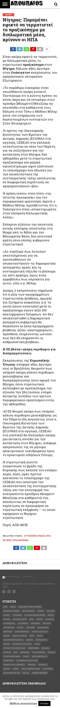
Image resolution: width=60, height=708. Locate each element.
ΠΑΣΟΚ (7, 636)
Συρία (37, 644)
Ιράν (32, 619)
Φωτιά (51, 615)
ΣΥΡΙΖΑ (41, 611)
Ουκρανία (17, 615)
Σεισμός (45, 648)
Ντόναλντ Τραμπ (11, 611)
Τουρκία (50, 611)
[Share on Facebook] (13, 48)
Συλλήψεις (47, 669)
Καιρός (7, 619)
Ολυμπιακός (9, 623)
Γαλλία (20, 627)
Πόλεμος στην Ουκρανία (30, 607)
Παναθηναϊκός (22, 632)
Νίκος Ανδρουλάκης (31, 669)
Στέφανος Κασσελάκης (27, 660)
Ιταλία (39, 636)
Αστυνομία (23, 623)
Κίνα (32, 636)
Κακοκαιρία (43, 627)
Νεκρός (51, 652)
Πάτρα (15, 669)
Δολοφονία (9, 627)
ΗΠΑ (48, 536)
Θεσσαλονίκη (28, 611)
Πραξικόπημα (20, 540)
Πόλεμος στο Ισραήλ (22, 644)
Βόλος (26, 673)
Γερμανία (35, 623)
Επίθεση (32, 665)
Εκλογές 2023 (19, 619)
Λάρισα (7, 669)
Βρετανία (8, 632)
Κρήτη (39, 619)
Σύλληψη (30, 627)
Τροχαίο (46, 623)
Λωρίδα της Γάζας (40, 632)
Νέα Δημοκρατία (39, 656)
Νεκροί (29, 640)
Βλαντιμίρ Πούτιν (12, 673)
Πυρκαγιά (43, 665)
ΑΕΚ (15, 652)
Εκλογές (50, 619)
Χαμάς (26, 656)
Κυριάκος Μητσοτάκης (35, 615)
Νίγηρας (7, 540)
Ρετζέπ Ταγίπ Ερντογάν (14, 648)
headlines (33, 648)
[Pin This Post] (33, 48)
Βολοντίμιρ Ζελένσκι (13, 640)
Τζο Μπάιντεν (38, 652)
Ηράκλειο (24, 652)
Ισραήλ (7, 615)
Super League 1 (39, 673)
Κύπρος (7, 652)
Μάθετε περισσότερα (23, 703)
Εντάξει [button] (44, 703)
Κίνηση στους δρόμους (14, 665)
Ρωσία (13, 607)
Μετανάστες (41, 640)
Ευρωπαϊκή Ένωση (34, 536)
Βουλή (7, 644)
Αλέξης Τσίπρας (20, 636)
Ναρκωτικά (9, 660)
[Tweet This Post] (20, 48)
